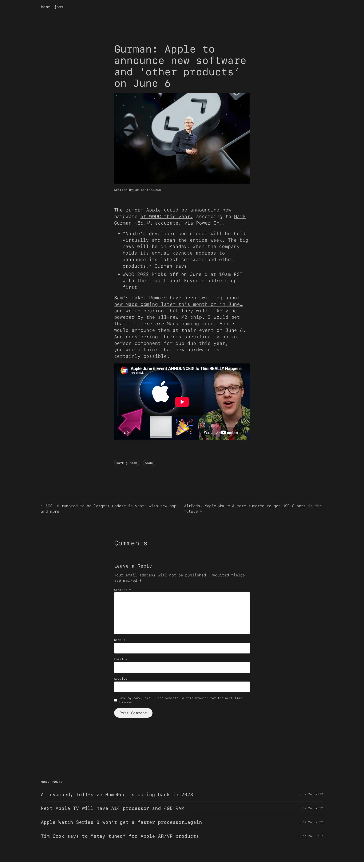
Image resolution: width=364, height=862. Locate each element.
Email (120, 659)
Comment (122, 589)
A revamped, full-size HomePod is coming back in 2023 (117, 794)
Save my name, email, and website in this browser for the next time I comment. (180, 700)
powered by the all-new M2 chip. (159, 317)
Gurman (163, 266)
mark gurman (126, 463)
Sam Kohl (140, 189)
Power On (207, 223)
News (157, 189)
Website (120, 678)
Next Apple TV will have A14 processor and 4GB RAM (112, 808)
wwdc (149, 463)
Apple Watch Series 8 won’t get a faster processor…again (121, 822)
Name (119, 639)
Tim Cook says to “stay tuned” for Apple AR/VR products (120, 836)
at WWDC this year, (167, 216)
